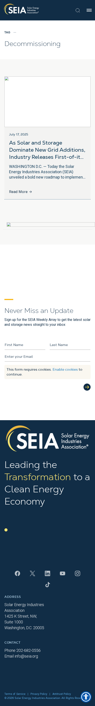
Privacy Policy (38, 694)
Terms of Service (14, 694)
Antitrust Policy (61, 694)
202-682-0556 (28, 650)
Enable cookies (65, 369)
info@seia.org (26, 656)
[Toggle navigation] (89, 10)
